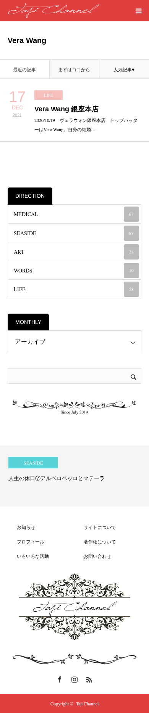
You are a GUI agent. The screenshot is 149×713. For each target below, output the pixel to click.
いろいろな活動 (28, 556)
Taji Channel (87, 703)
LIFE (48, 95)
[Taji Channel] (53, 10)
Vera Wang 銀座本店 (66, 109)
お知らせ (21, 527)
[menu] (138, 10)
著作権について (95, 541)
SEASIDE (74, 233)
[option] (74, 476)
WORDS (74, 270)
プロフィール (26, 541)
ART (74, 251)
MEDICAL (74, 214)
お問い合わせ (92, 556)
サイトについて (95, 527)
